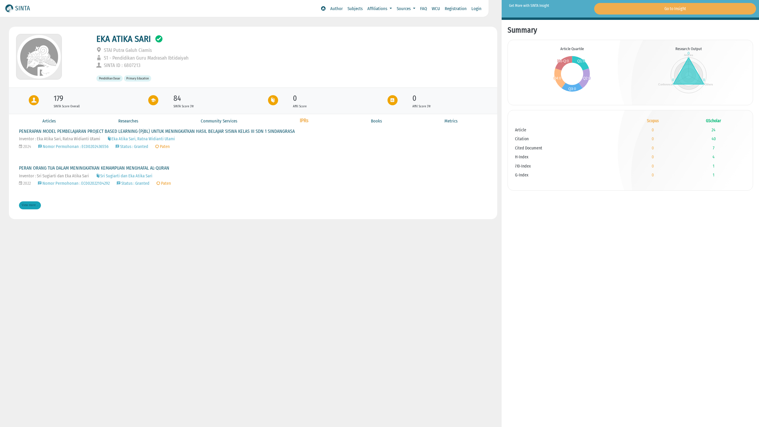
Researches (128, 121)
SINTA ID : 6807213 (122, 65)
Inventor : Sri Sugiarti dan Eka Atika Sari (54, 176)
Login (476, 8)
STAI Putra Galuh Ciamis (127, 50)
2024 (26, 146)
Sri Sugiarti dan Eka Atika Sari (126, 176)
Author (336, 8)
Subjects (355, 8)
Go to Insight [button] (675, 8)
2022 (26, 183)
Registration (456, 8)
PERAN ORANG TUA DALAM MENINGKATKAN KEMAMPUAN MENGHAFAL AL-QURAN (94, 168)
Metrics (450, 121)
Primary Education (137, 78)
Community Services (219, 121)
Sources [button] (404, 8)
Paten (164, 146)
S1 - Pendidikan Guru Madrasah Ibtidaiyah (146, 58)
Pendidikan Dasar (109, 78)
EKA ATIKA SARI (123, 39)
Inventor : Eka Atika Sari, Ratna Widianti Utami (59, 138)
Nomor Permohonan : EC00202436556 (75, 146)
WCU (436, 8)
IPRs (304, 120)
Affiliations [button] (377, 8)
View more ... (30, 205)
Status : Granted (133, 146)
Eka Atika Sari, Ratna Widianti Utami (143, 138)
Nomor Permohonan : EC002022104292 (76, 183)
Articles (49, 121)
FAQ (423, 8)
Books (376, 121)
